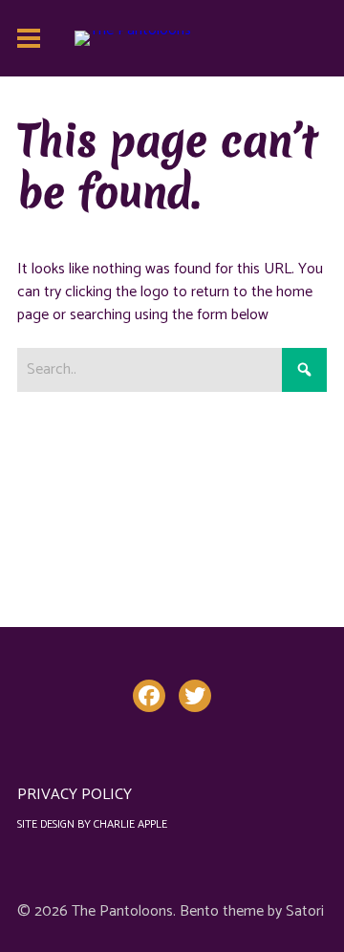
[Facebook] (149, 696)
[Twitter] (195, 696)
